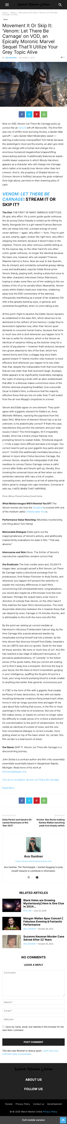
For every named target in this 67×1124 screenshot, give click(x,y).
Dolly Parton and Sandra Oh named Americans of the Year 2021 (17, 822)
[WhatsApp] (44, 114)
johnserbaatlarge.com (14, 771)
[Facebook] (22, 114)
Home (4, 12)
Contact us (38, 1104)
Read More (8, 787)
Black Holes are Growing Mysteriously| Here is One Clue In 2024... (43, 903)
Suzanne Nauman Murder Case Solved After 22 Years (43, 938)
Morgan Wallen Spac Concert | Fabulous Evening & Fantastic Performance (43, 921)
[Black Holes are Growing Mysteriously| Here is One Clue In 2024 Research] (11, 906)
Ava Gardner (11, 57)
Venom (22, 127)
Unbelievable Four (36, 511)
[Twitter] (29, 114)
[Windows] (37, 877)
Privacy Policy (23, 1104)
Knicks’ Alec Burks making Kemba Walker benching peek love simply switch (51, 822)
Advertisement (54, 1104)
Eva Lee (27, 910)
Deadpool (38, 507)
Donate (8, 1104)
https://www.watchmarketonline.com (33, 861)
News (13, 12)
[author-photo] (33, 852)
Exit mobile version (33, 1120)
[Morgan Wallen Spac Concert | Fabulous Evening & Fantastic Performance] (11, 924)
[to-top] (63, 1119)
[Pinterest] (37, 114)
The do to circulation (30, 779)
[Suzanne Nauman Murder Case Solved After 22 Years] (11, 942)
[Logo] (33, 1070)
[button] (7, 4)
